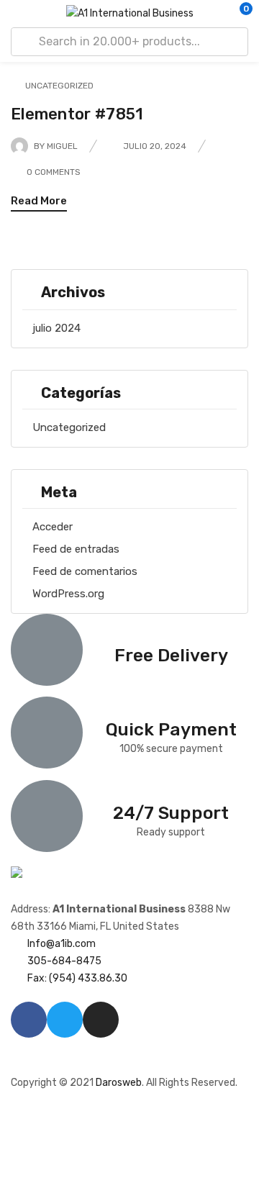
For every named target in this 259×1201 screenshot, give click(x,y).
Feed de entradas (75, 549)
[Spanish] (31, 1058)
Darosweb (119, 1083)
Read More (39, 200)
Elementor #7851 (77, 114)
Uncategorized (69, 427)
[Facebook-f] (29, 1020)
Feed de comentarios (84, 571)
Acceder (52, 526)
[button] (237, 13)
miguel (62, 146)
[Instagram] (101, 1020)
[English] (17, 1058)
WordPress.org (68, 593)
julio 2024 (56, 328)
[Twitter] (65, 1020)
